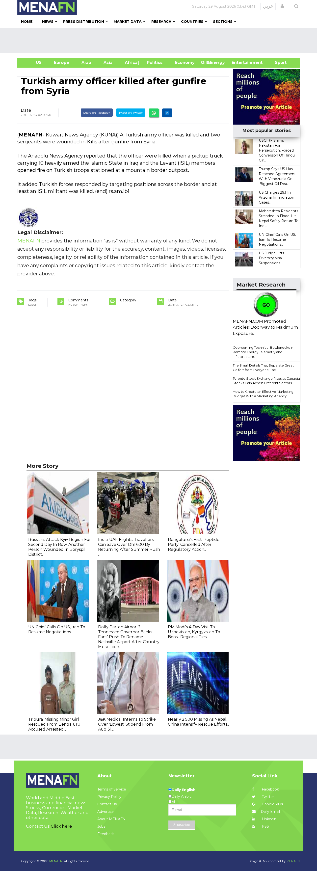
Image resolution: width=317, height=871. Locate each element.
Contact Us (107, 804)
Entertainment (240, 62)
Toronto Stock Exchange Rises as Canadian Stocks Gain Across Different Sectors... (267, 380)
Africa (130, 62)
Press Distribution (83, 21)
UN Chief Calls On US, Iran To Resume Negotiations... (277, 239)
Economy (185, 62)
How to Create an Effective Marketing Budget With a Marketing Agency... (263, 394)
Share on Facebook (96, 112)
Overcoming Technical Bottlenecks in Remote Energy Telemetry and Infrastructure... (263, 352)
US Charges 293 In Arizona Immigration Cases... (276, 197)
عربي (268, 6)
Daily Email (270, 811)
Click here (61, 826)
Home (26, 21)
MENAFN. (56, 861)
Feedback (105, 834)
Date (26, 110)
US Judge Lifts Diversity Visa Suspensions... (271, 258)
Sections (223, 21)
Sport (278, 62)
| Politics (153, 62)
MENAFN (31, 135)
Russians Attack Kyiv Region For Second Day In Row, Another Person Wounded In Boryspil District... (59, 547)
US (32, 62)
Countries (192, 21)
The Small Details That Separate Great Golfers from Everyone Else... (263, 367)
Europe (61, 62)
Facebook (270, 789)
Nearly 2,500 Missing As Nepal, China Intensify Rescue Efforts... (199, 722)
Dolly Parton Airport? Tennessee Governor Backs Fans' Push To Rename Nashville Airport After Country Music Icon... (128, 637)
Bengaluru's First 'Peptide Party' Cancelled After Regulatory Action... (193, 544)
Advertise (105, 811)
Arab (86, 62)
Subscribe (181, 824)
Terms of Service (111, 789)
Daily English (183, 790)
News (47, 21)
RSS (265, 826)
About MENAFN (111, 819)
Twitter (267, 796)
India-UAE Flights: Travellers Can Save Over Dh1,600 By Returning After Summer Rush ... (129, 547)
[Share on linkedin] (167, 112)
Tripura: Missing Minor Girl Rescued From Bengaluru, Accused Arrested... (54, 724)
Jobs (101, 826)
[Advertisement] (160, 40)
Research (161, 21)
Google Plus (272, 804)
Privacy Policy (109, 796)
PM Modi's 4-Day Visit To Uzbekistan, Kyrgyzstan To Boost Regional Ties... (194, 632)
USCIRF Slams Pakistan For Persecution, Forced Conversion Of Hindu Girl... (277, 150)
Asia (108, 62)
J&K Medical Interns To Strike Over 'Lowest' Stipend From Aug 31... (127, 724)
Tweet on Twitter (131, 112)
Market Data (128, 21)
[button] (282, 6)
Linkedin (268, 819)
